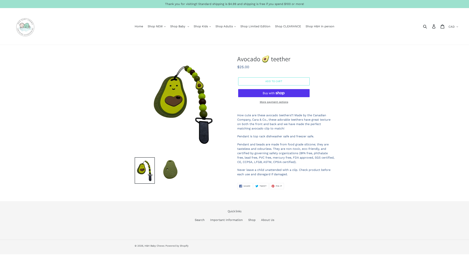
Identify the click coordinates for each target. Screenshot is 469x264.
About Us (267, 220)
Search (200, 220)
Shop (252, 220)
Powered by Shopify (177, 245)
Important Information (226, 220)
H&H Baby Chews (155, 245)
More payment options (274, 101)
